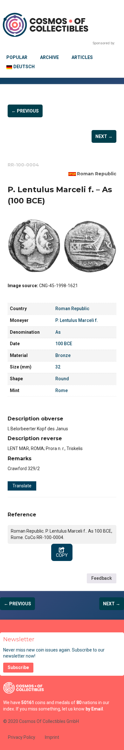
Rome (61, 390)
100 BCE (63, 343)
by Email (94, 708)
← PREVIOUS (25, 110)
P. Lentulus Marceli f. (76, 320)
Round (62, 378)
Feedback (101, 578)
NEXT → (104, 136)
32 (57, 366)
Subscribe (18, 667)
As (58, 332)
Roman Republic (96, 174)
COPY (62, 555)
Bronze (63, 355)
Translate (21, 485)
